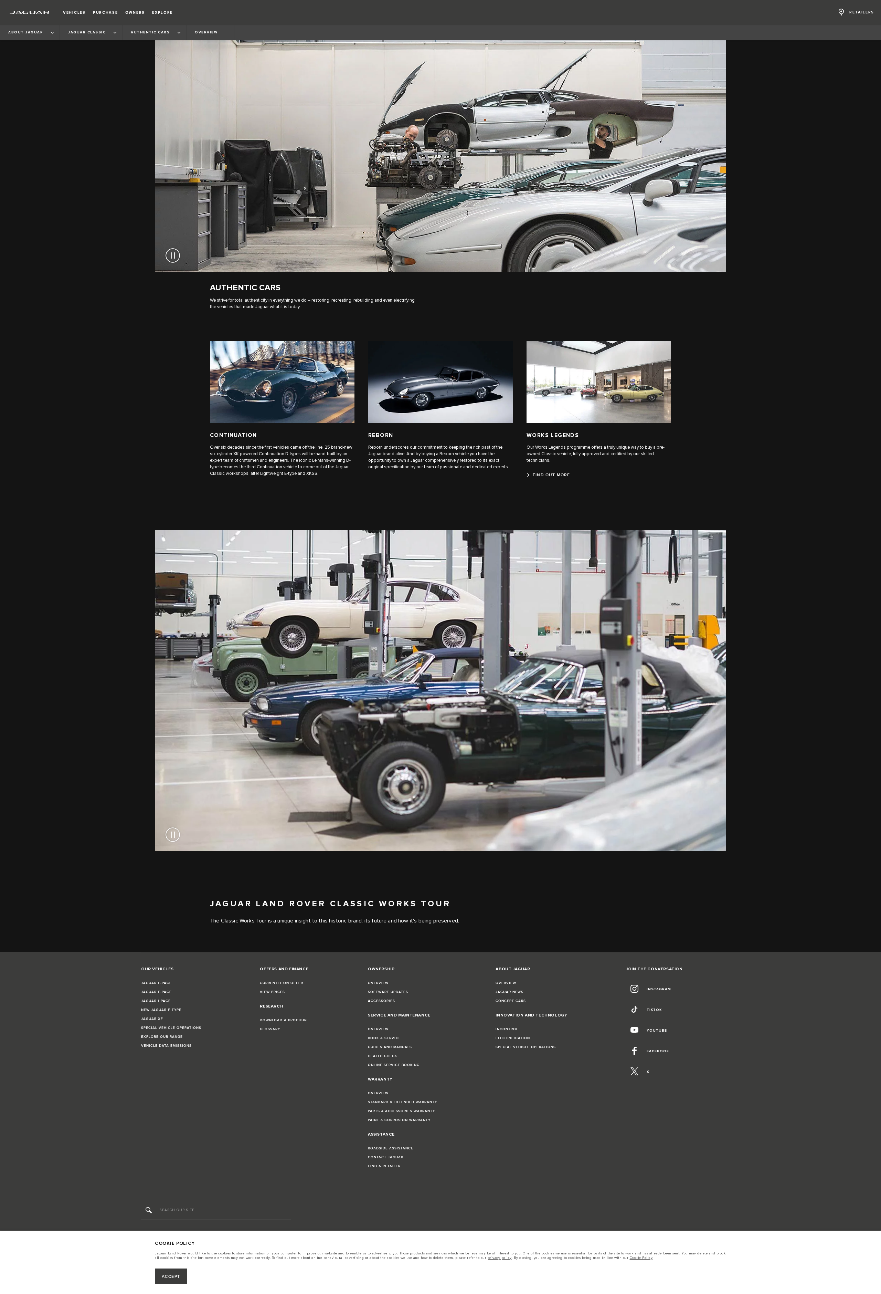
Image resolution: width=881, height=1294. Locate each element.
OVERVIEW (378, 983)
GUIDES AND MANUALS (390, 1047)
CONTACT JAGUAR (385, 1157)
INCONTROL (507, 1029)
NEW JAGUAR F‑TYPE (161, 1010)
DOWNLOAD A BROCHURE (284, 1020)
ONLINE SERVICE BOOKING (394, 1065)
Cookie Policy (641, 1258)
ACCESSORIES (381, 1001)
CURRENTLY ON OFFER (281, 983)
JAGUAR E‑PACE (156, 992)
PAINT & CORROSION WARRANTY (399, 1120)
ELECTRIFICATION (513, 1038)
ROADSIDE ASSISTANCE (390, 1148)
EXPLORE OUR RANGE (162, 1037)
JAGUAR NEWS (509, 992)
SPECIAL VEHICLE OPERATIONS (171, 1028)
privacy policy (500, 1258)
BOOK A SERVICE (384, 1038)
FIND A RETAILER (384, 1166)
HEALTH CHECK (382, 1056)
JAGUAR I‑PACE (156, 1001)
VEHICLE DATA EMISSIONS (166, 1046)
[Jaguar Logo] (30, 12)
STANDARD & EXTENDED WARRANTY (402, 1102)
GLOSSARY (270, 1029)
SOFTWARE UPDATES (388, 992)
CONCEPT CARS (511, 1001)
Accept (171, 1276)
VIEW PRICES (272, 992)
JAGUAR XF (152, 1019)
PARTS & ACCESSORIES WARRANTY (401, 1111)
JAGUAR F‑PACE (156, 983)
